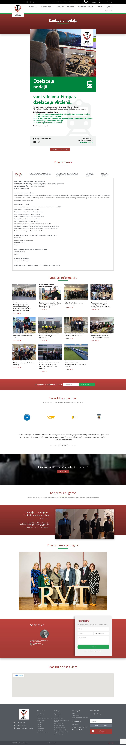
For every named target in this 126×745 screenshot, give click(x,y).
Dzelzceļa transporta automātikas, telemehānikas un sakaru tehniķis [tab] (41, 174)
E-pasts (60, 2)
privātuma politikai (98, 651)
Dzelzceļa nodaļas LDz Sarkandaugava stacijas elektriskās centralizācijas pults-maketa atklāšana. (22, 307)
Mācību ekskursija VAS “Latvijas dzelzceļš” (24, 364)
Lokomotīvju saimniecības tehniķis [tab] (89, 175)
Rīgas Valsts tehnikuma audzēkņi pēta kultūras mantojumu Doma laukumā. (101, 305)
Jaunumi (25, 302)
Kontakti (99, 7)
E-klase (49, 2)
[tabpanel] (63, 224)
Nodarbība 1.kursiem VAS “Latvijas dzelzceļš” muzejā (100, 337)
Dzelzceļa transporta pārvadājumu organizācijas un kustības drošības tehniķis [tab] (67, 175)
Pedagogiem (71, 7)
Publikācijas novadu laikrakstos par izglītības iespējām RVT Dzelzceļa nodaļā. (50, 305)
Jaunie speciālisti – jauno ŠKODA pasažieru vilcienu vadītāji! (48, 366)
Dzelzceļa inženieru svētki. (74, 336)
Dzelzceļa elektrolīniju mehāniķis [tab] (18, 175)
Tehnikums (32, 7)
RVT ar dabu (109, 11)
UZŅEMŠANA (109, 7)
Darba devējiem (77, 730)
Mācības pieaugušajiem (80, 727)
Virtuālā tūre (76, 2)
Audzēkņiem (60, 7)
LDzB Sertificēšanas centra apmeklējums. (74, 304)
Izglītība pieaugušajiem (85, 7)
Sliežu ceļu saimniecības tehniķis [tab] (105, 175)
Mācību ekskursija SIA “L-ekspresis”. (47, 337)
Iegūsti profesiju (45, 7)
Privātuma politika (51, 743)
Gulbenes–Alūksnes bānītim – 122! (23, 337)
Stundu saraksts (67, 2)
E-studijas (54, 2)
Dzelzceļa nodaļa (18, 302)
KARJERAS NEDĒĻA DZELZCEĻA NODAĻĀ (75, 365)
